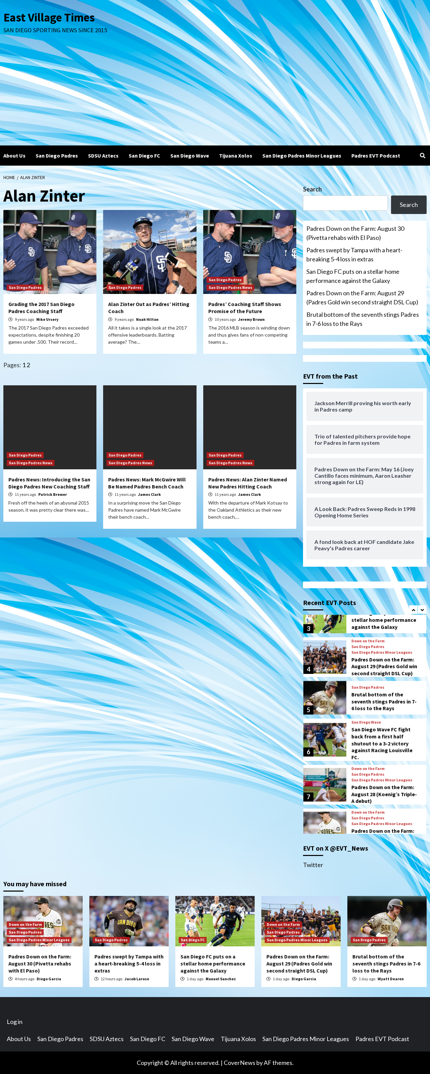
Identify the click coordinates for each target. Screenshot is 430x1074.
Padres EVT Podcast (375, 155)
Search (312, 189)
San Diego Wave (189, 155)
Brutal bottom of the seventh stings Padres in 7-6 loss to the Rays (362, 319)
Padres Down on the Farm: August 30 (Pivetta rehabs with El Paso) (355, 233)
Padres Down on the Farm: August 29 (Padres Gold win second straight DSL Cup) (362, 297)
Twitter (313, 864)
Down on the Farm (368, 641)
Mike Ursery (47, 319)
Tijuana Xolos (235, 155)
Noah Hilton (147, 319)
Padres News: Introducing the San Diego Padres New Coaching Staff (49, 483)
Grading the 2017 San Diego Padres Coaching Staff (41, 307)
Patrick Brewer (52, 494)
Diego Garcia (49, 978)
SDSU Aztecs (103, 155)
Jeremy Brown (251, 319)
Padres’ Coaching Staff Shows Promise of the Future (244, 307)
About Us (14, 155)
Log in (15, 1021)
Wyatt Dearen (391, 978)
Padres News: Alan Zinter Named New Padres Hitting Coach (247, 483)
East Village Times (49, 17)
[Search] (422, 155)
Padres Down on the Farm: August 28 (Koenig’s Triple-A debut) (384, 794)
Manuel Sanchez (221, 978)
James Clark (149, 494)
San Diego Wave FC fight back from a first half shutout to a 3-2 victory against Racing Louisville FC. (382, 743)
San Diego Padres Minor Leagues (301, 155)
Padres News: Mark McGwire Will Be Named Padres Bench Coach (147, 483)
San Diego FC (144, 155)
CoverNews (239, 1062)
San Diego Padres (57, 155)
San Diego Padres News (230, 287)
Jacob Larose (137, 978)
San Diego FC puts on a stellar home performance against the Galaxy (352, 276)
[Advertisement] (215, 95)
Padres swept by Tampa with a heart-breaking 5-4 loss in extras (354, 254)
